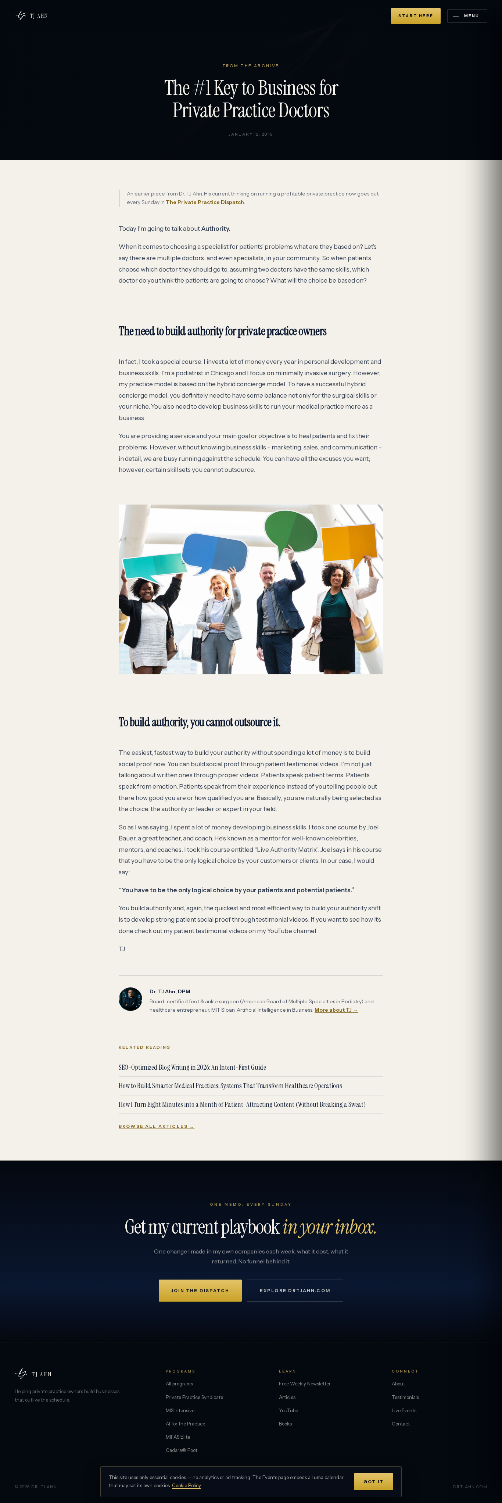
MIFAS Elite (178, 1437)
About (398, 1384)
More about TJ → (336, 1010)
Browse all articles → (156, 1126)
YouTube (288, 1410)
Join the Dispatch (200, 1290)
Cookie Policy (186, 1485)
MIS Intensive (180, 1410)
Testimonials (405, 1397)
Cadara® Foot (181, 1450)
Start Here (415, 15)
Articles (287, 1397)
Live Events (404, 1410)
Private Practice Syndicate (194, 1397)
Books (285, 1424)
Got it (373, 1481)
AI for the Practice (185, 1424)
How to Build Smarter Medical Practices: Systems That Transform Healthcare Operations (230, 1085)
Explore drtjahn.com (295, 1290)
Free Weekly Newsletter (305, 1384)
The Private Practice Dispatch (205, 202)
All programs (179, 1384)
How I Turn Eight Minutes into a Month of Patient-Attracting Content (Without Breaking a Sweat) (242, 1104)
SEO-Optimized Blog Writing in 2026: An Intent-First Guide (192, 1067)
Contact (401, 1424)
